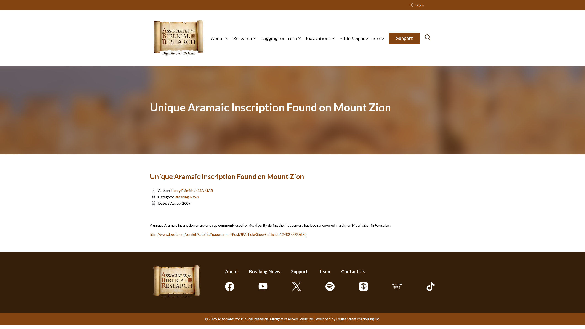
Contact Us (353, 271)
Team (324, 271)
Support (404, 38)
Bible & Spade (354, 38)
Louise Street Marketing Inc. (358, 319)
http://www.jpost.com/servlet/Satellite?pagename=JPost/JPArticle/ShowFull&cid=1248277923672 (228, 234)
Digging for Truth (279, 38)
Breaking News (187, 197)
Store (378, 38)
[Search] (427, 37)
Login (419, 5)
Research (242, 38)
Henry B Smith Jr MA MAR (192, 190)
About (217, 38)
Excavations (318, 38)
